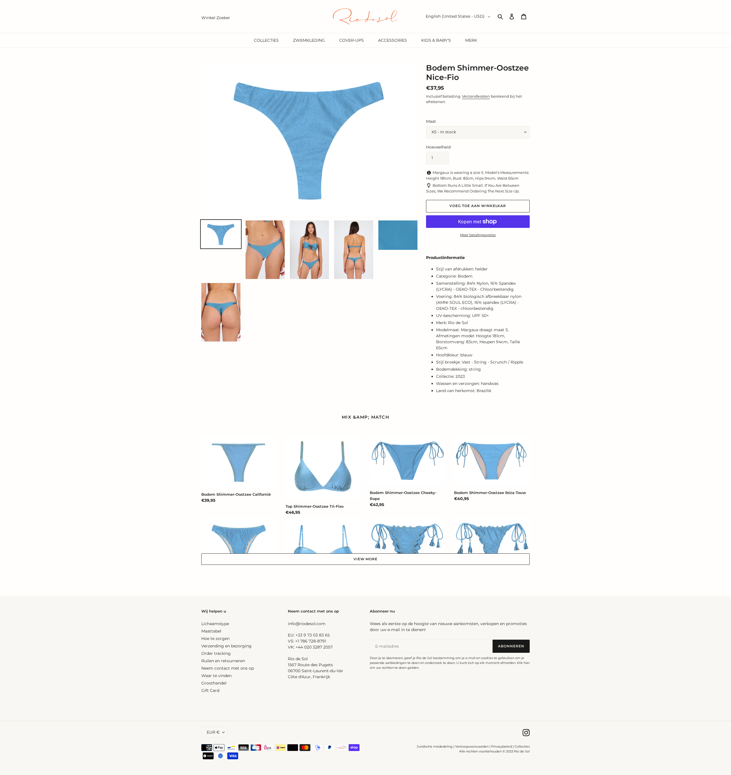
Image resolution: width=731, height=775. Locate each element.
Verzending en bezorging (226, 645)
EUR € (213, 732)
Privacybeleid (501, 746)
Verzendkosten (476, 96)
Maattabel (211, 631)
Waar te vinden (216, 675)
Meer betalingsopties (478, 235)
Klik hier (523, 663)
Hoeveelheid (438, 147)
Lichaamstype (215, 623)
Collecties (522, 746)
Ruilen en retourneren (223, 660)
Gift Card (210, 690)
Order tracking (216, 653)
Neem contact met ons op (227, 668)
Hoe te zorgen (215, 638)
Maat (431, 121)
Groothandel (213, 683)
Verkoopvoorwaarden (472, 746)
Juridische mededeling (435, 746)
